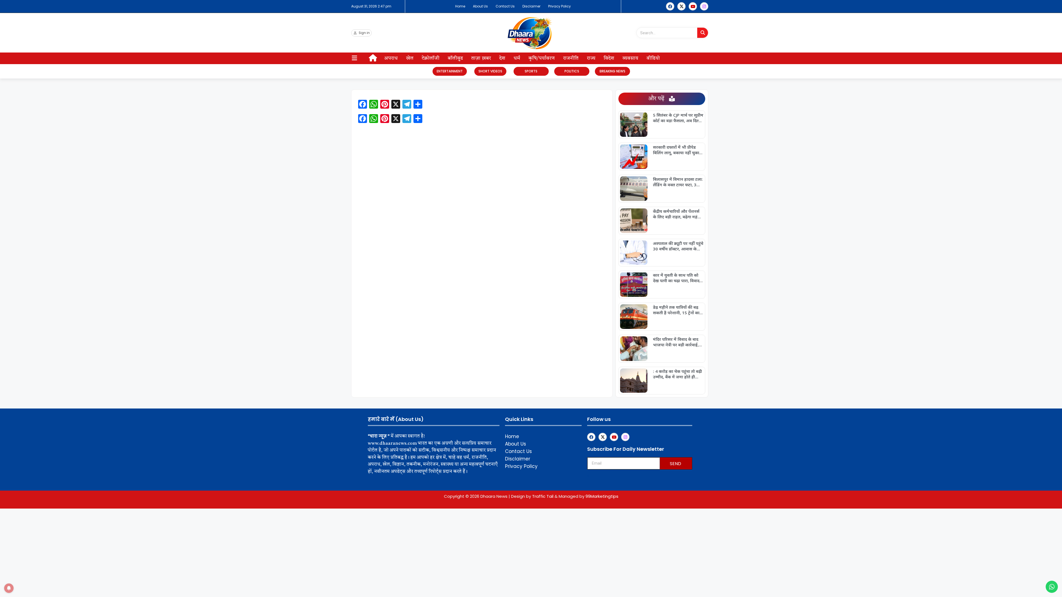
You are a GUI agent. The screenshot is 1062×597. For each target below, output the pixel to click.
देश (502, 58)
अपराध (391, 58)
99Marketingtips (601, 496)
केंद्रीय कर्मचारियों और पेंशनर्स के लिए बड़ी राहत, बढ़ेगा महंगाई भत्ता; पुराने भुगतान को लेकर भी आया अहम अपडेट (678, 213)
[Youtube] (693, 6)
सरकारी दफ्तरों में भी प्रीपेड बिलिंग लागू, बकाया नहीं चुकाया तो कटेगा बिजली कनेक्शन (678, 149)
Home (460, 6)
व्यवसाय (630, 58)
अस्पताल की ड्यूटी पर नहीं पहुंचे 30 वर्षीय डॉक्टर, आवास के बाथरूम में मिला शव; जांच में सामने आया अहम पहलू (678, 246)
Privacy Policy (559, 6)
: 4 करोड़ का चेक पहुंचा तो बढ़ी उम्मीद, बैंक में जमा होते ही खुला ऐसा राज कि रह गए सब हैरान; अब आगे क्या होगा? (677, 373)
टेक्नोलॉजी (430, 58)
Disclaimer (531, 6)
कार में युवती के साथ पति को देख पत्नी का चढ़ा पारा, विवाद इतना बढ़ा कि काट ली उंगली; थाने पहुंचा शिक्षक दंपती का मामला (676, 277)
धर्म (517, 58)
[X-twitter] (681, 6)
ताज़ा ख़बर (481, 58)
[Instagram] (704, 6)
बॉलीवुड (455, 58)
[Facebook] (670, 6)
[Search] (702, 33)
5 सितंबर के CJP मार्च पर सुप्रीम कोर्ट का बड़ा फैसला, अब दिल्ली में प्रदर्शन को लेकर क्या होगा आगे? (678, 117)
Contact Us (505, 6)
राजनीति (571, 58)
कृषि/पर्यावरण (542, 58)
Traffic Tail (542, 496)
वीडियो (653, 58)
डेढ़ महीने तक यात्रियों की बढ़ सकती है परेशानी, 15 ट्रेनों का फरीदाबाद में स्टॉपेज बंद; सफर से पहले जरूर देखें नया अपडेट (677, 309)
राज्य (591, 58)
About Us (480, 6)
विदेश (609, 58)
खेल (409, 58)
